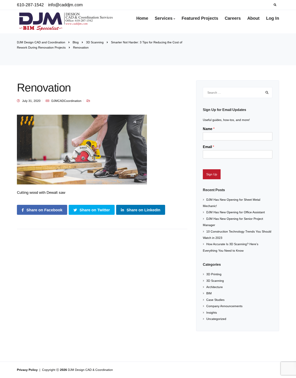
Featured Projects (200, 18)
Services (163, 18)
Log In (272, 18)
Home (142, 18)
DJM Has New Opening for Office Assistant (235, 212)
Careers (233, 18)
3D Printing (213, 274)
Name (209, 129)
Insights (211, 312)
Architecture (214, 287)
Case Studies (215, 299)
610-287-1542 (30, 4)
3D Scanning (215, 280)
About (253, 18)
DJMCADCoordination (66, 101)
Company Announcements (224, 306)
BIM (209, 293)
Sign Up (211, 174)
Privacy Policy (28, 369)
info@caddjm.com (65, 4)
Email (208, 147)
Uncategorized (216, 319)
